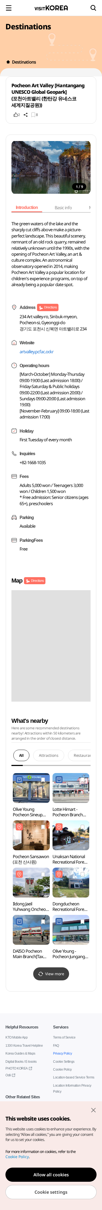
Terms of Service (64, 1037)
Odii (8, 1075)
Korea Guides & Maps (20, 1053)
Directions (50, 307)
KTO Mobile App (16, 1037)
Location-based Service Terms (73, 1077)
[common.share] (25, 114)
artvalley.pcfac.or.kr (37, 352)
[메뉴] (9, 8)
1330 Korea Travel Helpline (23, 1045)
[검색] (93, 8)
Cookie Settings (63, 1061)
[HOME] (8, 62)
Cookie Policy (62, 1069)
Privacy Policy (62, 1053)
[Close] (93, 1110)
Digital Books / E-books (21, 1061)
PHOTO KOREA (15, 1068)
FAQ (56, 1045)
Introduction (28, 208)
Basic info (65, 208)
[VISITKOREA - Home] (51, 8)
